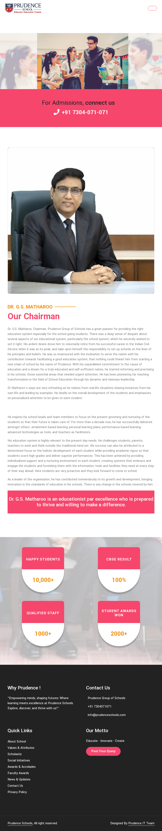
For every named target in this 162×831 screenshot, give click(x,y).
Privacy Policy (17, 792)
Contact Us (15, 786)
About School (17, 741)
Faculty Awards (18, 773)
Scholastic (15, 754)
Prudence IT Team (141, 823)
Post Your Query (103, 751)
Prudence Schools (20, 823)
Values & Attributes (21, 748)
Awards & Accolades (22, 767)
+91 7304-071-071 (84, 112)
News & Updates (19, 779)
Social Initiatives (19, 760)
